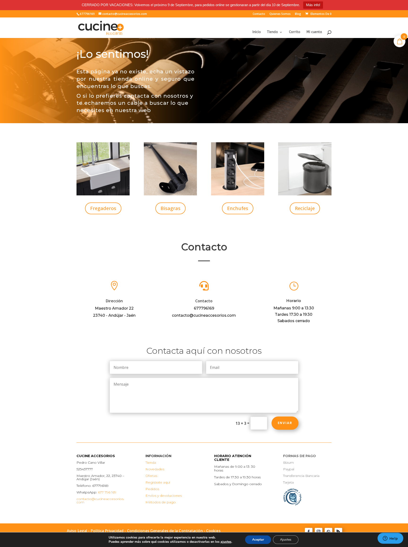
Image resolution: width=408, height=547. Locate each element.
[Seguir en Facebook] (308, 531)
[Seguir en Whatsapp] (328, 531)
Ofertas (151, 476)
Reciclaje (305, 208)
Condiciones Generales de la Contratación (165, 530)
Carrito (294, 32)
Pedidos (152, 489)
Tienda (272, 32)
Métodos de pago (160, 502)
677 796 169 (107, 492)
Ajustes (285, 539)
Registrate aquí (157, 482)
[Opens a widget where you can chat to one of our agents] (390, 539)
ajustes (226, 542)
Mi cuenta (314, 32)
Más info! (313, 5)
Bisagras (170, 208)
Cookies (213, 530)
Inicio (256, 32)
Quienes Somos (280, 14)
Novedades (154, 469)
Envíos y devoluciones (163, 495)
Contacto (259, 14)
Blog (298, 14)
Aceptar (258, 539)
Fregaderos (103, 208)
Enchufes (237, 208)
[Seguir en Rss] (338, 531)
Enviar (285, 423)
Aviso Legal (77, 530)
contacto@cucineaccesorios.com (100, 500)
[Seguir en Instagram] (318, 531)
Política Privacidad (106, 530)
